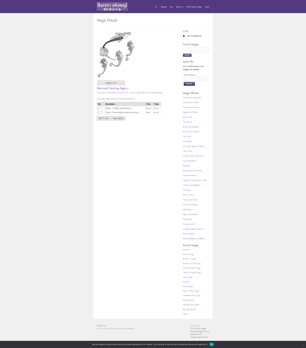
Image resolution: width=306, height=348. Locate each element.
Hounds (186, 282)
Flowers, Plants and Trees (193, 156)
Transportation (189, 224)
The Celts (187, 136)
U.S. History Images (198, 328)
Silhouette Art (196, 334)
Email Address (189, 75)
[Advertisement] (134, 139)
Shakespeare (188, 209)
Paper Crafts (188, 195)
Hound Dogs (188, 286)
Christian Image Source (199, 331)
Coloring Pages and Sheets (194, 146)
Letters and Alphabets (192, 185)
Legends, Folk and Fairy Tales (195, 180)
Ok (211, 344)
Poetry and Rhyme (190, 204)
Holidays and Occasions (192, 170)
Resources (179, 7)
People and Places (190, 200)
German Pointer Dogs (192, 268)
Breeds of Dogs (189, 259)
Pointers (186, 249)
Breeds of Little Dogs (192, 263)
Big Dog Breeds (189, 309)
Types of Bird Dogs (191, 291)
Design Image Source (199, 337)
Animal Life (187, 117)
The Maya (187, 190)
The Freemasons (189, 161)
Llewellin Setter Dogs (192, 295)
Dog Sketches (188, 300)
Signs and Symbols (190, 214)
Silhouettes (187, 219)
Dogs (185, 314)
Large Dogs (187, 277)
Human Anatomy (189, 175)
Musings (163, 7)
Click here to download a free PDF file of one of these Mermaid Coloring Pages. (130, 93)
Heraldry (186, 166)
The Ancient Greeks (191, 102)
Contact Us (101, 325)
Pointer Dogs (188, 254)
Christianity (187, 141)
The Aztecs (187, 122)
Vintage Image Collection (193, 229)
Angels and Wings (190, 112)
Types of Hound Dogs (192, 272)
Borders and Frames (191, 131)
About (207, 7)
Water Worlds (189, 234)
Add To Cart (104, 118)
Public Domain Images (194, 7)
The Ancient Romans (191, 107)
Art (156, 7)
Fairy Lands (187, 151)
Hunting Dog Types (191, 304)
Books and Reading (190, 127)
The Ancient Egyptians (192, 97)
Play (171, 7)
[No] (303, 344)
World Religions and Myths (194, 238)
